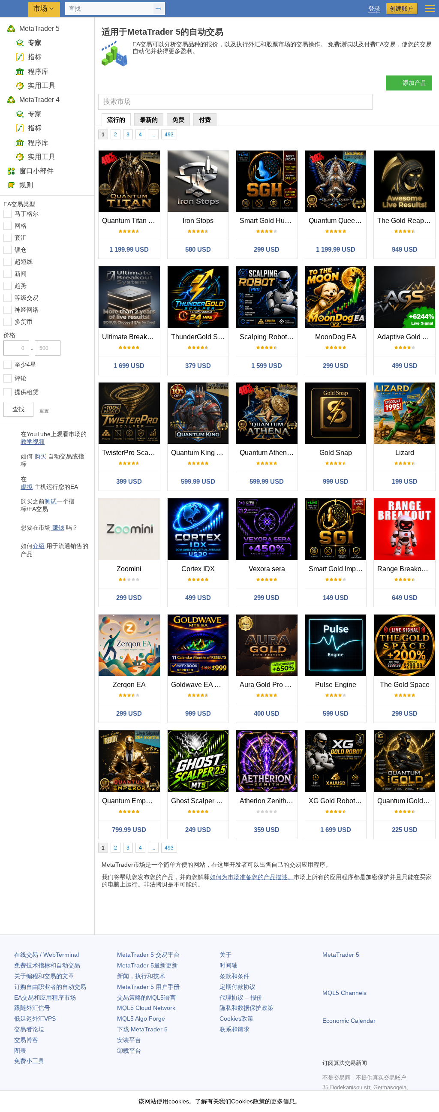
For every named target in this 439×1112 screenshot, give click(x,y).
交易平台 (148, 954)
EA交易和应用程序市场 (45, 997)
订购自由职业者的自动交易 (50, 986)
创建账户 (402, 8)
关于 (226, 954)
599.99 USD (198, 481)
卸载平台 (129, 1050)
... (153, 135)
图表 (20, 1050)
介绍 (39, 545)
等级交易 (27, 297)
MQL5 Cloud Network (146, 1007)
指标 (35, 56)
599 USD (336, 713)
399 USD (129, 481)
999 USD (336, 481)
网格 (21, 225)
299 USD (267, 249)
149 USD (336, 597)
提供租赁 (27, 392)
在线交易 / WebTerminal (46, 954)
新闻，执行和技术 (141, 976)
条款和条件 (235, 976)
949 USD (405, 249)
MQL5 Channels (344, 992)
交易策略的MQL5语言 (146, 997)
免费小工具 (29, 1061)
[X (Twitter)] (355, 1051)
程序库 (38, 71)
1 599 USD (266, 365)
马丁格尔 (27, 213)
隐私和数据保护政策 (247, 1007)
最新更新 (147, 965)
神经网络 (27, 309)
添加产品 (415, 82)
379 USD (198, 365)
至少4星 (25, 364)
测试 (51, 501)
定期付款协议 (238, 986)
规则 (26, 185)
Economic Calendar (349, 1020)
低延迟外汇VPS (35, 1018)
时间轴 (229, 965)
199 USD (405, 481)
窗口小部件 (36, 171)
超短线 (24, 261)
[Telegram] (341, 1051)
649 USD (405, 597)
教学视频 (33, 441)
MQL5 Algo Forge (141, 1018)
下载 (142, 1029)
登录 (374, 9)
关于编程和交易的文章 (44, 976)
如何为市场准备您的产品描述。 (252, 877)
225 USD (405, 829)
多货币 (24, 321)
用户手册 (148, 986)
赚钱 (57, 527)
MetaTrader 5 (39, 28)
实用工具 (41, 85)
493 (169, 135)
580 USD (198, 249)
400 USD (267, 713)
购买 (40, 456)
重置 (44, 410)
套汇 (21, 237)
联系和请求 (235, 1029)
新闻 (21, 273)
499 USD (405, 365)
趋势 (21, 285)
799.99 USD (129, 829)
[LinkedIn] (382, 1051)
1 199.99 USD (129, 249)
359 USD (267, 829)
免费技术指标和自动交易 (47, 965)
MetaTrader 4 (39, 99)
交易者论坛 (29, 1029)
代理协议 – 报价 (241, 997)
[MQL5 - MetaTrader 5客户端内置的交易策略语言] (15, 8)
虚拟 (27, 486)
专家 (35, 42)
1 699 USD (129, 365)
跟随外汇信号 (32, 1007)
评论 (21, 378)
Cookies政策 (236, 1018)
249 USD (198, 829)
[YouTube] (369, 1051)
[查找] (365, 102)
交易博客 (26, 1040)
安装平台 (129, 1040)
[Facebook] (327, 1051)
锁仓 (21, 249)
